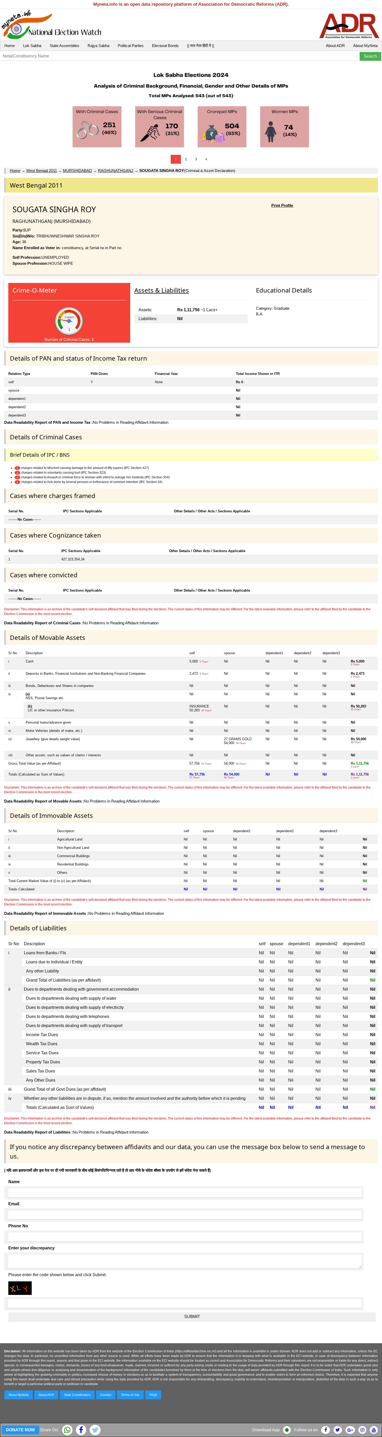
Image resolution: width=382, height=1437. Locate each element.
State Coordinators (77, 1395)
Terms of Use (130, 1395)
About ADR (335, 45)
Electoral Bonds (165, 45)
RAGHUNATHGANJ (115, 170)
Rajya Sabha (98, 45)
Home (9, 45)
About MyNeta (365, 45)
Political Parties (131, 45)
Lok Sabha (32, 45)
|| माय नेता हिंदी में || (200, 45)
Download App (266, 1430)
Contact (105, 1395)
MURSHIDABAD (77, 170)
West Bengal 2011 (41, 170)
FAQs (153, 1395)
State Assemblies (64, 45)
